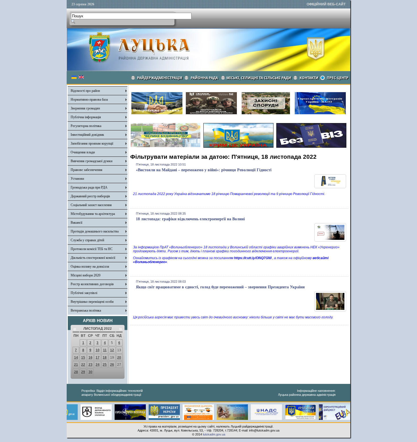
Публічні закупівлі (84, 293)
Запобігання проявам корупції (92, 143)
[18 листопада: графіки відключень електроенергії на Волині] (330, 240)
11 (105, 350)
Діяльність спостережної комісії (93, 258)
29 (83, 372)
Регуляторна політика (86, 126)
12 (112, 350)
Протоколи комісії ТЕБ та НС (92, 249)
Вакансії (76, 223)
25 (105, 365)
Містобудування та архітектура (93, 214)
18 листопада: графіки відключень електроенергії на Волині (190, 219)
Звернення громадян (85, 108)
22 (83, 365)
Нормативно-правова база (89, 99)
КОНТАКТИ (309, 77)
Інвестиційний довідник (87, 135)
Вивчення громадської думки (91, 161)
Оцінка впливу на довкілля (90, 266)
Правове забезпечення (86, 170)
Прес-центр (337, 77)
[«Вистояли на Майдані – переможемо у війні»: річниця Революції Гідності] (330, 187)
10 (98, 350)
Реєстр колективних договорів (92, 284)
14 (76, 357)
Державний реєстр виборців (90, 196)
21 (76, 365)
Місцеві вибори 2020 (85, 275)
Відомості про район (85, 91)
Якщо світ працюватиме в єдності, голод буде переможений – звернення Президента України (220, 287)
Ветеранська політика (86, 310)
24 (98, 365)
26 (112, 365)
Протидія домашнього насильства (95, 231)
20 (119, 357)
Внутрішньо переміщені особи (92, 302)
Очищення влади (83, 152)
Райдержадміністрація (159, 77)
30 (90, 372)
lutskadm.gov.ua (214, 434)
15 (83, 357)
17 (98, 357)
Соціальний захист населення (91, 205)
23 (90, 365)
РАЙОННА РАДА (204, 77)
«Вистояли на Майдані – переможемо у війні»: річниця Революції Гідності (203, 170)
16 (90, 357)
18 (105, 357)
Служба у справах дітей (87, 240)
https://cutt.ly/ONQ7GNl (252, 258)
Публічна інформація (86, 117)
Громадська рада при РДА (89, 187)
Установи (77, 179)
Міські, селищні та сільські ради (258, 77)
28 (76, 372)
